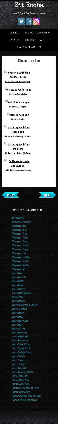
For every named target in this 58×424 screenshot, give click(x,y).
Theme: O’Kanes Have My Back (26, 395)
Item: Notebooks (19, 336)
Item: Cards (17, 285)
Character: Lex (18, 253)
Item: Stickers (18, 360)
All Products (17, 217)
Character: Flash (19, 241)
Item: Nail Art (18, 328)
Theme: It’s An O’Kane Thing (25, 388)
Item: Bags (16, 273)
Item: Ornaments (19, 340)
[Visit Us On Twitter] (21, 24)
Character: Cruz (19, 233)
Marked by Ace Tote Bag (18, 94)
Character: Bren (19, 229)
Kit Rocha (29, 6)
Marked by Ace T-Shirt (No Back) (18, 153)
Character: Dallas (19, 237)
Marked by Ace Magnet (18, 106)
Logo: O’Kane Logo (20, 380)
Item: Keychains (19, 308)
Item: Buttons (18, 281)
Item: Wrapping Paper (22, 372)
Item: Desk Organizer (21, 293)
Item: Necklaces (19, 332)
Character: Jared (19, 245)
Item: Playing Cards (21, 348)
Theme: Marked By (20, 391)
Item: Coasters (18, 289)
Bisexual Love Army (20, 221)
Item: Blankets (18, 277)
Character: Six (18, 269)
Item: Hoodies (18, 300)
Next (47, 194)
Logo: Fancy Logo (19, 376)
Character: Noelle (20, 261)
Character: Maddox (20, 257)
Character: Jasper (20, 249)
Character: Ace (18, 225)
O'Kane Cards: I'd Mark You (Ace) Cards (17, 82)
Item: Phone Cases (20, 344)
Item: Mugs (16, 324)
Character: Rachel (20, 265)
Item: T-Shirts (18, 364)
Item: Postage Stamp (21, 352)
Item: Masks (17, 316)
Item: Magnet (17, 312)
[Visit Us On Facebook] (29, 24)
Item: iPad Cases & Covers (24, 304)
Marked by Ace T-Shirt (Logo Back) (18, 136)
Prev (10, 194)
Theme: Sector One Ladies (24, 399)
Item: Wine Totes (19, 368)
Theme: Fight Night (20, 384)
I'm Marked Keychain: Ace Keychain (18, 170)
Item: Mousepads (19, 320)
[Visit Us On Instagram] (36, 24)
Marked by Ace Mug (18, 119)
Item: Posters (18, 356)
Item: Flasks (17, 297)
